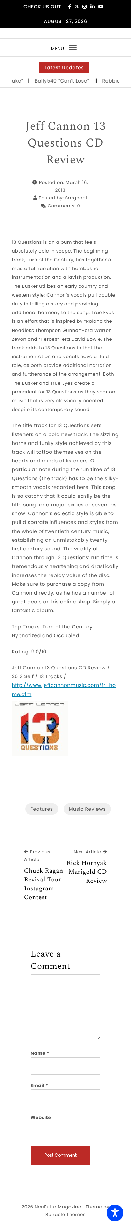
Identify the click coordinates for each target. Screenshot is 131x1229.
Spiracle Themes (65, 1214)
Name (40, 1053)
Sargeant (76, 197)
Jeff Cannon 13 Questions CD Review (65, 143)
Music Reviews (87, 808)
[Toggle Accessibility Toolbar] (115, 1213)
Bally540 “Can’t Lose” (59, 80)
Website (41, 1117)
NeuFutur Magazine (58, 1206)
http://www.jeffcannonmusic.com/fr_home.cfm (64, 689)
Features (41, 808)
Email (40, 1085)
